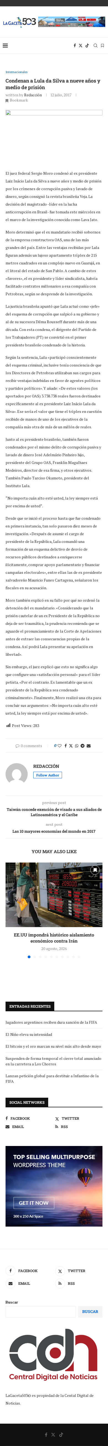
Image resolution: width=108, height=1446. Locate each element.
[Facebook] (75, 46)
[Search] (95, 46)
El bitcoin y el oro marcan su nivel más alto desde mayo (53, 1046)
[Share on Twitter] (71, 745)
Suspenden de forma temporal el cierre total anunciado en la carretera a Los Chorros (53, 1061)
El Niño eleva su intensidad (29, 1034)
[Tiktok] (87, 46)
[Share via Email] (89, 745)
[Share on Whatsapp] (76, 745)
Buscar (12, 1302)
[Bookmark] (102, 46)
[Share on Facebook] (66, 745)
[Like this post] (59, 745)
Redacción (33, 94)
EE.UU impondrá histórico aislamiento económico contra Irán (54, 938)
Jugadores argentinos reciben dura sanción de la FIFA (51, 1022)
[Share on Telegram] (82, 745)
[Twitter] (81, 46)
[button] (10, 910)
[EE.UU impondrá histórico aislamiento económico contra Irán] (54, 895)
